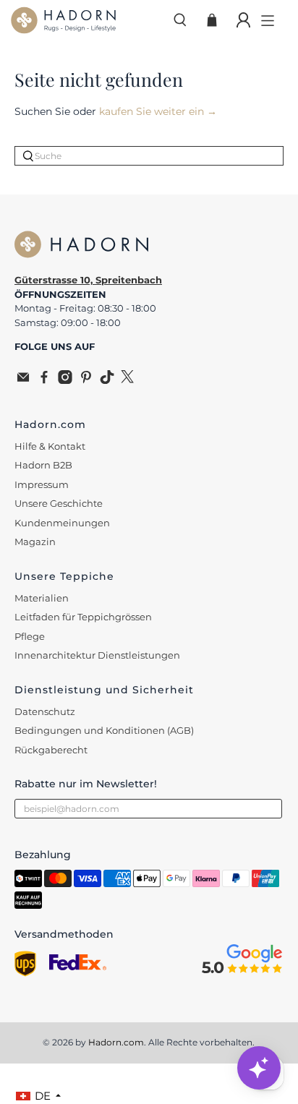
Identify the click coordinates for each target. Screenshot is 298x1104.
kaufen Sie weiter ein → (158, 111)
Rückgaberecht (51, 750)
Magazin (35, 541)
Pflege (29, 636)
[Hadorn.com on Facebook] (44, 380)
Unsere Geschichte (58, 503)
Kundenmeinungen (62, 523)
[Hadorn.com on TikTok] (107, 380)
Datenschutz (44, 711)
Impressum (41, 484)
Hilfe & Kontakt (49, 446)
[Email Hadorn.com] (23, 380)
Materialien (41, 598)
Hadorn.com (116, 1042)
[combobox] (148, 156)
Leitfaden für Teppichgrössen (83, 616)
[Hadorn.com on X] (128, 380)
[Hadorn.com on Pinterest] (86, 380)
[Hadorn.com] (86, 20)
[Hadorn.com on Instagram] (65, 380)
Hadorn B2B (43, 465)
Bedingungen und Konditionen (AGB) (104, 730)
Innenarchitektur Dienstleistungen (97, 655)
